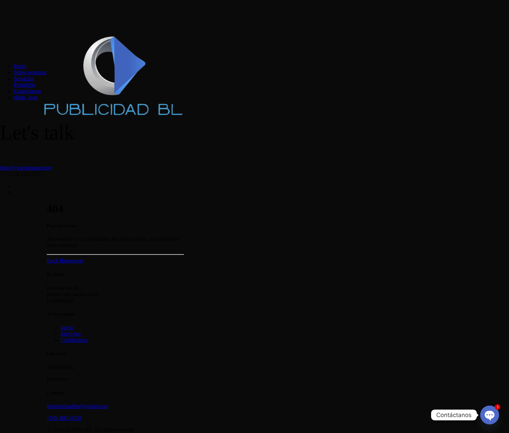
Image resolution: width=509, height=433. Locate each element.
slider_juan (26, 97)
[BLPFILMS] (254, 28)
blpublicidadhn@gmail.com (77, 406)
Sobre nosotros (30, 72)
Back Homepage (65, 260)
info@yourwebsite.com (25, 168)
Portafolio (24, 85)
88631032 (71, 418)
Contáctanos (27, 91)
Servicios (24, 78)
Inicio (20, 66)
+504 (53, 418)
